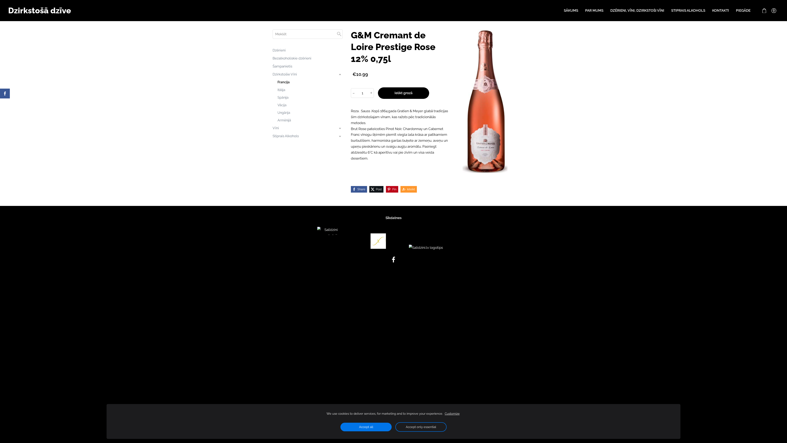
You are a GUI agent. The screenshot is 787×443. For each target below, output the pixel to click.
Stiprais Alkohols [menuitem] (286, 136)
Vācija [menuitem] (282, 105)
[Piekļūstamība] (774, 11)
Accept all (366, 427)
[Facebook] (393, 259)
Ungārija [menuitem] (283, 113)
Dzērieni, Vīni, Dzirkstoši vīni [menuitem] (637, 10)
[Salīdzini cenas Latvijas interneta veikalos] (329, 247)
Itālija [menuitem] (281, 90)
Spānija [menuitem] (283, 97)
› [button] (340, 74)
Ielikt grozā (404, 93)
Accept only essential (421, 427)
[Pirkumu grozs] (764, 11)
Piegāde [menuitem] (743, 10)
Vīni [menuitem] (276, 128)
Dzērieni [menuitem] (279, 50)
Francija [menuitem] (283, 82)
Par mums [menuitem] (594, 10)
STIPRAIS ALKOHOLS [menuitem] (688, 10)
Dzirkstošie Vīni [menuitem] (285, 74)
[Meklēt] (339, 34)
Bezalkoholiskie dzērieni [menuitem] (292, 58)
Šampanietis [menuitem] (282, 66)
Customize (452, 414)
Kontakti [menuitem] (720, 10)
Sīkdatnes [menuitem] (393, 218)
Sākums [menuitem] (571, 10)
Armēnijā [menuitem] (284, 120)
